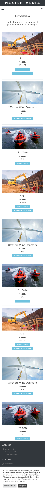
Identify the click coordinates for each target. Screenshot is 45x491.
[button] (2, 9)
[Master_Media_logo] (22, 3)
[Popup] (22, 43)
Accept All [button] (22, 486)
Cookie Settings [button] (9, 486)
